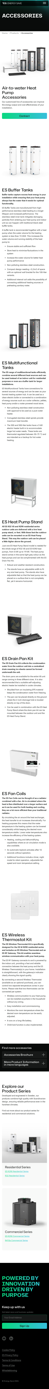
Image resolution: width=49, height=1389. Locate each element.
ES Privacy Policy (10, 1355)
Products (14, 33)
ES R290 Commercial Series (17, 1236)
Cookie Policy (8, 1350)
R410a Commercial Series (16, 1240)
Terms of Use (8, 1365)
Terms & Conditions (11, 1360)
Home (5, 33)
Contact (24, 116)
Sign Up (24, 1326)
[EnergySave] (12, 3)
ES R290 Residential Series (17, 1171)
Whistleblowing (9, 1370)
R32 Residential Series (15, 1175)
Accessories (27, 33)
